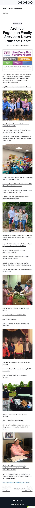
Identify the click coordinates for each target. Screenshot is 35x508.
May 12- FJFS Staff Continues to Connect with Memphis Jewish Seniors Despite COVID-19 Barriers (16, 427)
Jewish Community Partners (12, 8)
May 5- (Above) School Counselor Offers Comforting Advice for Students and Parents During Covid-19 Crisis (16, 467)
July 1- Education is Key (9, 319)
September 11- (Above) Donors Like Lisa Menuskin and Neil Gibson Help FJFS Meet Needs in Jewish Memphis (17, 237)
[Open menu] (4, 2)
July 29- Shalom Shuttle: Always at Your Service (17, 87)
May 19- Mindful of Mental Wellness (13, 420)
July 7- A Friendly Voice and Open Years (14, 315)
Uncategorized (17, 23)
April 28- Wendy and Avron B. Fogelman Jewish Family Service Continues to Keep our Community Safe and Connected (17, 476)
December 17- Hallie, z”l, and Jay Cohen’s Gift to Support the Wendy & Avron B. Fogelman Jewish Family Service (17, 138)
